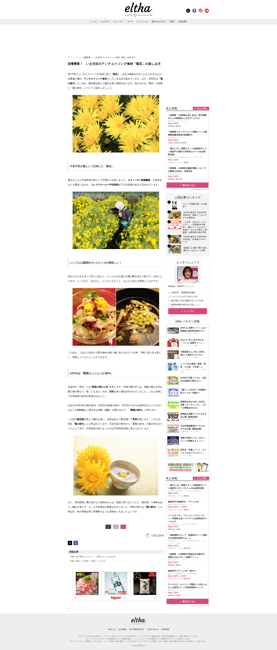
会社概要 (122, 629)
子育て (172, 21)
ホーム (70, 57)
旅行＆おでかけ (159, 21)
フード (130, 21)
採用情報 (165, 629)
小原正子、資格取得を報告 (183, 292)
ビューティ (119, 21)
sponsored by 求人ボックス (200, 189)
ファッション (142, 21)
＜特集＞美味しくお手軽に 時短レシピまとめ (87, 561)
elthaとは (112, 629)
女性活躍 (182, 21)
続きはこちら (189, 185)
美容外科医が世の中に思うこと (185, 304)
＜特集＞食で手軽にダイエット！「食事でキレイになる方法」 (93, 557)
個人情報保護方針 (136, 629)
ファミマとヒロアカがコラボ (184, 296)
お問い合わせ (153, 629)
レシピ (78, 57)
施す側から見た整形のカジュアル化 (187, 300)
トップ (94, 21)
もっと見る (189, 311)
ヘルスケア (105, 21)
